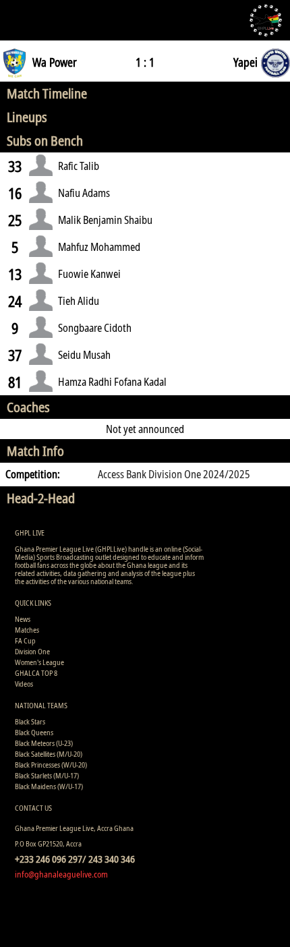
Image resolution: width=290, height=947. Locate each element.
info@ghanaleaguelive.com (61, 874)
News (22, 619)
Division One (32, 651)
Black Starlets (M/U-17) (47, 775)
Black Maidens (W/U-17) (49, 786)
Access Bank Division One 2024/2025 (174, 474)
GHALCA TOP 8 (36, 673)
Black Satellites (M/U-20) (48, 754)
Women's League (39, 662)
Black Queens (34, 732)
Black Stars (30, 721)
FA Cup (25, 640)
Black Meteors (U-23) (44, 743)
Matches (27, 630)
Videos (24, 684)
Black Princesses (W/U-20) (51, 764)
